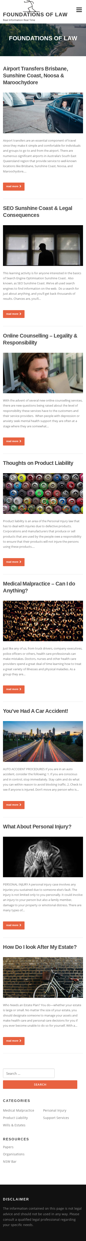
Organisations (14, 1154)
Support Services (56, 1118)
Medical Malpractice (18, 1110)
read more (12, 186)
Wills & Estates (14, 1125)
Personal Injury (54, 1110)
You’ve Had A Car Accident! (35, 711)
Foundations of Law (35, 14)
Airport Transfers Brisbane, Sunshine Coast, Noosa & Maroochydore (35, 75)
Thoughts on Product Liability (38, 463)
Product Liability (15, 1118)
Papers (8, 1147)
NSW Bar (10, 1161)
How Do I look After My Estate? (40, 947)
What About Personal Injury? (37, 827)
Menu (79, 10)
